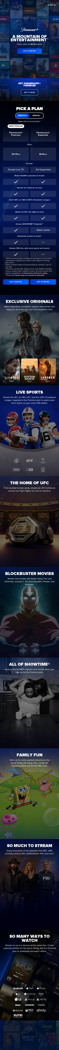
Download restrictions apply (35, 273)
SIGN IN (52, 5)
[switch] (29, 116)
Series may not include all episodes (29, 275)
